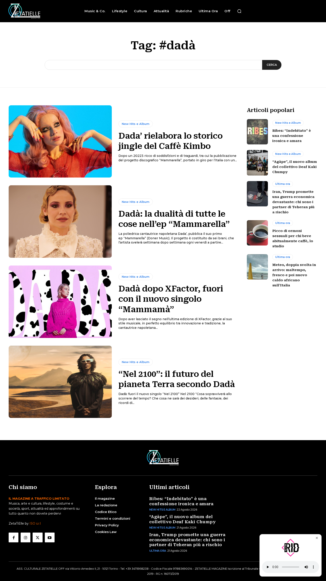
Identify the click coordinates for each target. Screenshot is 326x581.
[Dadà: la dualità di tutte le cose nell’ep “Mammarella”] (60, 221)
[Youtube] (50, 537)
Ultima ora (282, 184)
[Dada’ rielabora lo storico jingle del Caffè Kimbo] (60, 141)
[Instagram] (25, 537)
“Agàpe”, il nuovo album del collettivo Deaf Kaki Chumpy (294, 167)
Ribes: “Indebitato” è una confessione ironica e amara (291, 136)
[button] (239, 11)
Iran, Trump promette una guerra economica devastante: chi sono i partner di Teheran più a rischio (293, 202)
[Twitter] (37, 537)
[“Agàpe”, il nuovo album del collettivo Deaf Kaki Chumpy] (257, 162)
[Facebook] (13, 537)
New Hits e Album (135, 124)
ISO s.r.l (35, 523)
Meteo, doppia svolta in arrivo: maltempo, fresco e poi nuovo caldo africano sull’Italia (294, 275)
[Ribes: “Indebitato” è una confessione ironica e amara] (257, 131)
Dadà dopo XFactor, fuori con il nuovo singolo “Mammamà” (170, 299)
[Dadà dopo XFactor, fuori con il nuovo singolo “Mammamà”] (60, 302)
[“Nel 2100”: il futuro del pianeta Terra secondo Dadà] (60, 382)
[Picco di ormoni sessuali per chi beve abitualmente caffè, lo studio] (257, 233)
